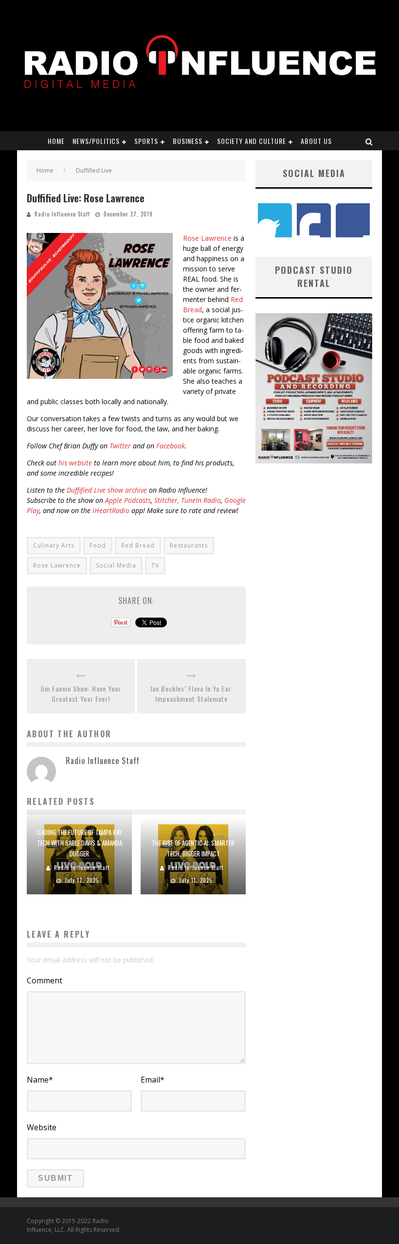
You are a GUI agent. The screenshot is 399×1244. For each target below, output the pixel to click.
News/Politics (96, 141)
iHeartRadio (110, 510)
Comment (44, 980)
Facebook (170, 445)
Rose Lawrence (207, 238)
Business (187, 141)
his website (75, 462)
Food (98, 545)
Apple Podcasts (128, 500)
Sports (146, 141)
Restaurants (189, 545)
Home (56, 141)
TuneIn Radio (201, 500)
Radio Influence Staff (62, 214)
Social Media (116, 565)
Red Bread (138, 545)
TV (155, 565)
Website (41, 1127)
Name (40, 1079)
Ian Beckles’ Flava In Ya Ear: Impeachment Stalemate (191, 693)
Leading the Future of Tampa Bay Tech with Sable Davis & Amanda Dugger (79, 842)
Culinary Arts (53, 545)
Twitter (120, 445)
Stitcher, (166, 500)
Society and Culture (251, 141)
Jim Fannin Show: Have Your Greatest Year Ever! (80, 693)
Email (152, 1079)
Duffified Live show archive (107, 490)
